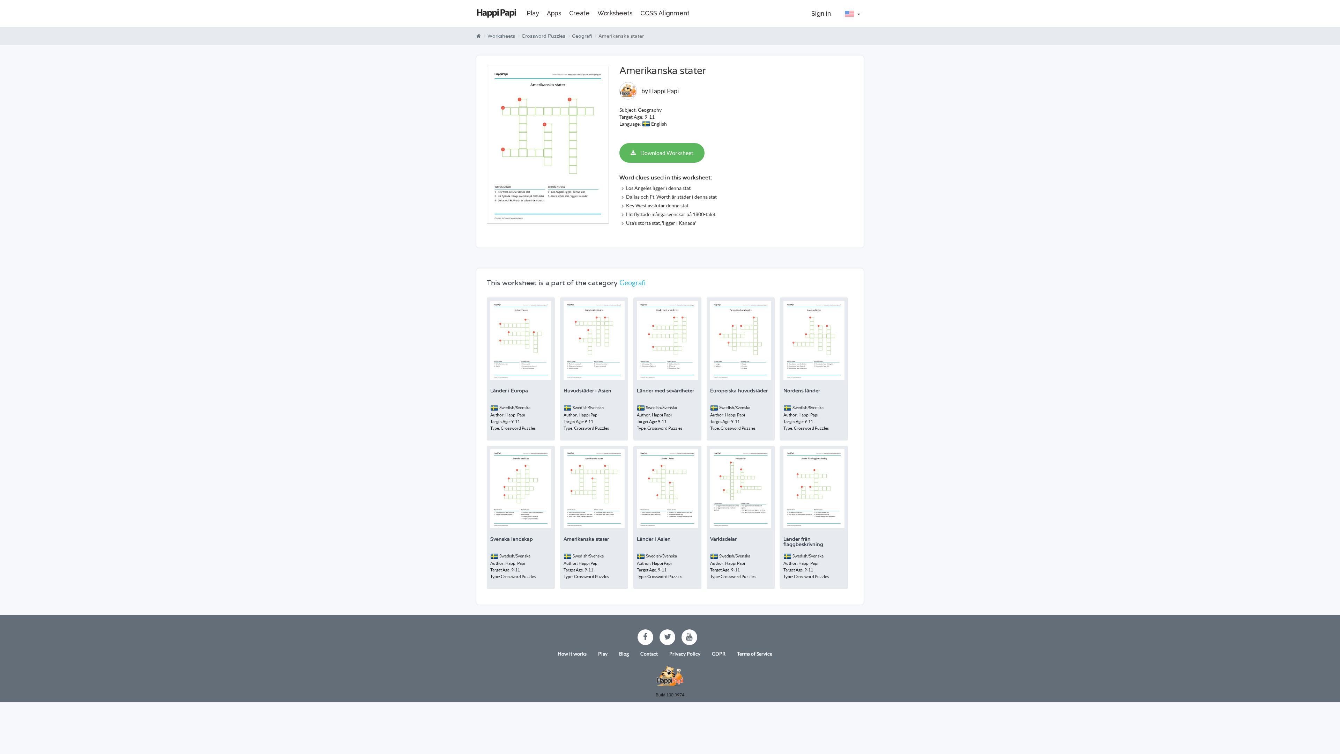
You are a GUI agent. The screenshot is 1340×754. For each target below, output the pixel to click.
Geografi (582, 36)
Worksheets (501, 36)
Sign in (821, 13)
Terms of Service (754, 654)
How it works (572, 654)
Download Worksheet (666, 153)
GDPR (718, 654)
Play (603, 654)
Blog (624, 654)
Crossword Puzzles (543, 36)
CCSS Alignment (665, 13)
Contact (649, 654)
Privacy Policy (684, 654)
